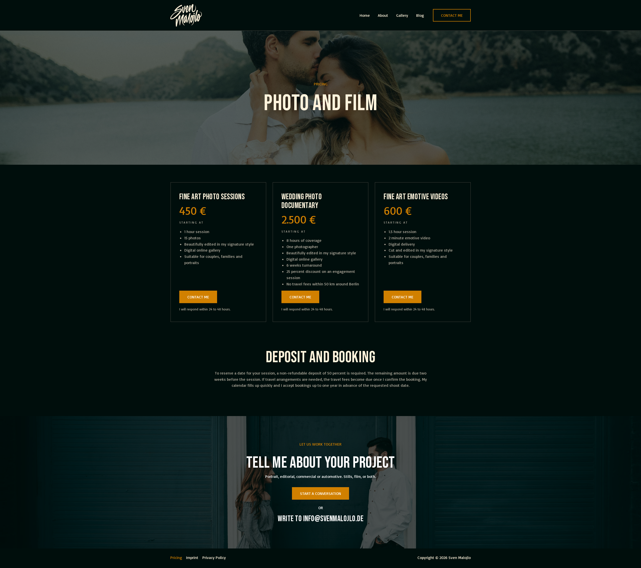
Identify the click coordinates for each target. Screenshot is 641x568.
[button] (452, 15)
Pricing (176, 557)
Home (365, 15)
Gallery (402, 15)
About (383, 15)
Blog (420, 15)
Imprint (192, 557)
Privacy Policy (214, 557)
